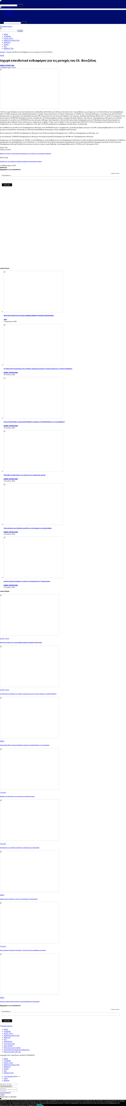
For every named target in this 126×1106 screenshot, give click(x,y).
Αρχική (2, 52)
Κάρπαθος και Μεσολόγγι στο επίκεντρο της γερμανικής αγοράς (24, 475)
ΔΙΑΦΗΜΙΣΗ (8, 13)
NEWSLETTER (8, 49)
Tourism (3, 792)
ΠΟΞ (5, 46)
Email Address (6, 175)
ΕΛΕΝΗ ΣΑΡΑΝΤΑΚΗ (7, 65)
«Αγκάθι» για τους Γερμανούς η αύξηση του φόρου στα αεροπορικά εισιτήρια (21, 161)
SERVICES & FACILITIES (11, 40)
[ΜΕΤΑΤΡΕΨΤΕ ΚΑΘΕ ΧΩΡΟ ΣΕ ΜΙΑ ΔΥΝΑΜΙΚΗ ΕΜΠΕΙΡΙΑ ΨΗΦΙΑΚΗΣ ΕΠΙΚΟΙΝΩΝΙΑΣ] (33, 312)
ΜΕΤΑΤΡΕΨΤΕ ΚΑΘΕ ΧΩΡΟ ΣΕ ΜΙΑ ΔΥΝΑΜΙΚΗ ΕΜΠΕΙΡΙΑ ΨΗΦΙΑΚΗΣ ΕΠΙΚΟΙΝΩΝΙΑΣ (29, 315)
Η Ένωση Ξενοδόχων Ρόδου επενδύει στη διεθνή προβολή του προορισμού (19, 1001)
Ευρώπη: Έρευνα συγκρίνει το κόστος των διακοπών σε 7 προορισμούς (27, 581)
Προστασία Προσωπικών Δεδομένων (17, 1050)
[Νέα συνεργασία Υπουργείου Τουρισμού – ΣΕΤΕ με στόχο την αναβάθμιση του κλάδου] (29, 943)
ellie (5, 319)
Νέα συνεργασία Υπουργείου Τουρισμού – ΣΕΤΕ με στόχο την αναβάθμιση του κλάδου (23, 950)
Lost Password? (5, 1093)
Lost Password (9, 1076)
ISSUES (6, 44)
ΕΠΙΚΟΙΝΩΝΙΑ (9, 15)
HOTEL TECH (8, 38)
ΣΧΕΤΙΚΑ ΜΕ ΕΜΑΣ (10, 11)
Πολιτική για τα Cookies (12, 1048)
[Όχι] (43, 1105)
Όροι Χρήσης (8, 1046)
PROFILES (7, 42)
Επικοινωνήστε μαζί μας (12, 1052)
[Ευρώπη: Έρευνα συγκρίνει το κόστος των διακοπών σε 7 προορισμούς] (33, 577)
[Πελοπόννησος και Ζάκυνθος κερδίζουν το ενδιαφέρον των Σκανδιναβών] (33, 524)
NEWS (6, 34)
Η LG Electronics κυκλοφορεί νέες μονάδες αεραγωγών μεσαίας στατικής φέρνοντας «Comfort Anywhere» (38, 369)
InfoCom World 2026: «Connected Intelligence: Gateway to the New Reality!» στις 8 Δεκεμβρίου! (34, 422)
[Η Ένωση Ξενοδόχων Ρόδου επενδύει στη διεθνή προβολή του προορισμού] (29, 994)
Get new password (6, 1086)
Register (7, 1080)
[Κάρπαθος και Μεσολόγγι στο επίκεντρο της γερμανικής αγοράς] (33, 471)
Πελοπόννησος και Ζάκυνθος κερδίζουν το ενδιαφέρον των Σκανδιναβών (28, 528)
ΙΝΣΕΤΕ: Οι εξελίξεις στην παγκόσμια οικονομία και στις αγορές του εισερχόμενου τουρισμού (25, 153)
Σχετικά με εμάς (9, 1044)
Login (6, 1078)
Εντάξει (39, 1105)
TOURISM (7, 36)
